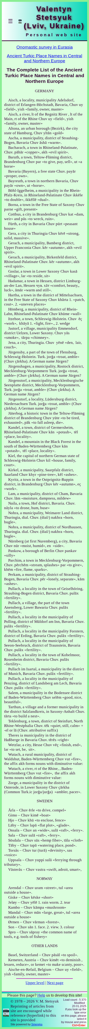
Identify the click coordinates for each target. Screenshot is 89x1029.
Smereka (36, 1024)
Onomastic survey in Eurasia (44, 47)
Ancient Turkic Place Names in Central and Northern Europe (44, 58)
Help (41, 995)
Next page (55, 983)
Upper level (35, 983)
